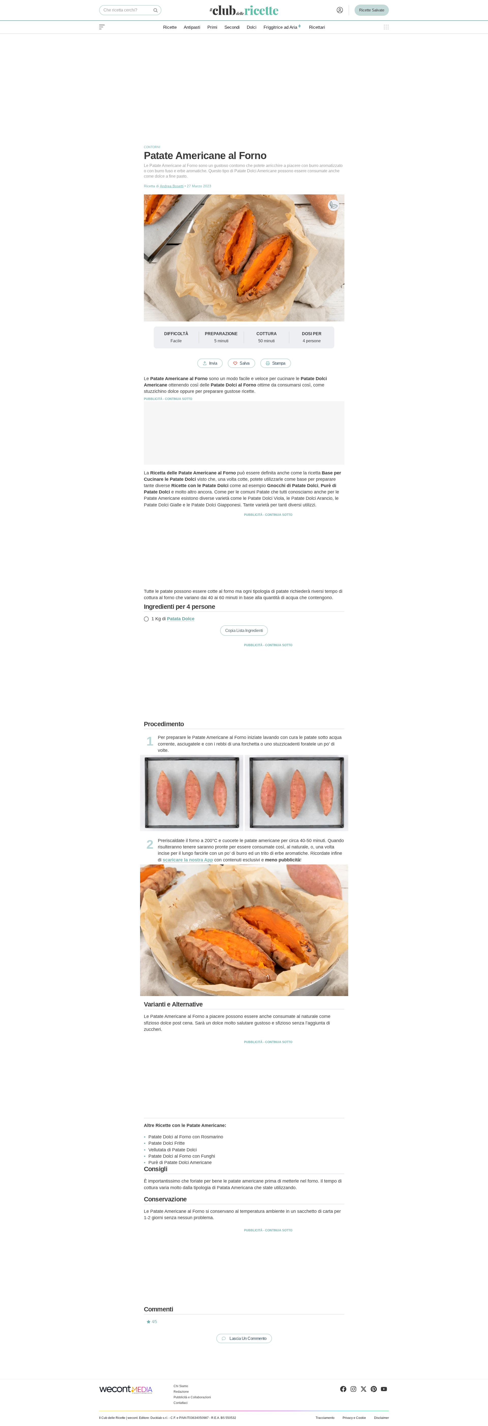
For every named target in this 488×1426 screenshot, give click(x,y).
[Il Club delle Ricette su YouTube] (384, 1390)
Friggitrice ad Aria (280, 27)
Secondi (232, 27)
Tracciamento (325, 1418)
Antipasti (192, 27)
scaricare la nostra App (188, 859)
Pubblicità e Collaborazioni (192, 1397)
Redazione (181, 1391)
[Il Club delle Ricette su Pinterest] (374, 1390)
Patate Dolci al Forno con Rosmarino (185, 1136)
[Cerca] (155, 10)
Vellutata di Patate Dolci (172, 1149)
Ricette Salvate (371, 10)
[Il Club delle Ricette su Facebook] (343, 1390)
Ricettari (317, 27)
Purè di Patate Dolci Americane (180, 1162)
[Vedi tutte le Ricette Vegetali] (333, 205)
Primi (212, 27)
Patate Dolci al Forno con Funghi (181, 1156)
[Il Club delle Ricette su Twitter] (363, 1390)
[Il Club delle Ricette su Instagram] (353, 1390)
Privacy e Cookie (354, 1418)
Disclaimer (381, 1418)
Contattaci (181, 1403)
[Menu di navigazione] (102, 27)
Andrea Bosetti (172, 186)
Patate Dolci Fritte (166, 1143)
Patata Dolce (180, 618)
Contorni (152, 147)
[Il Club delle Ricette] (244, 10)
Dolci (251, 27)
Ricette (170, 27)
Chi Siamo (181, 1386)
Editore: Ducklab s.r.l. (153, 1418)
